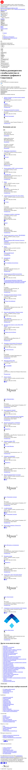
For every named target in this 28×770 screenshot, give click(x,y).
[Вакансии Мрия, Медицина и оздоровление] (15, 536)
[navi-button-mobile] (2, 30)
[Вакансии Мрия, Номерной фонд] (15, 390)
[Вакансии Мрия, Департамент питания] (15, 488)
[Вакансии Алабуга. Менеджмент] (15, 622)
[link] (3, 23)
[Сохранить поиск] (2, 50)
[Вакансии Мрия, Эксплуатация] (15, 588)
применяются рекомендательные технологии (11, 756)
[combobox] (7, 43)
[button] (2, 26)
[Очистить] (2, 46)
